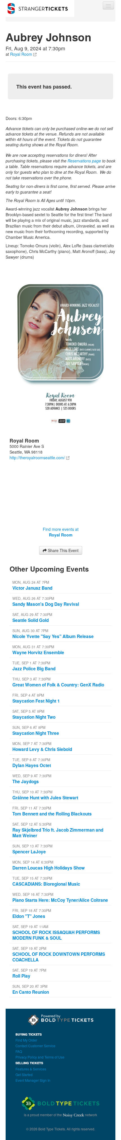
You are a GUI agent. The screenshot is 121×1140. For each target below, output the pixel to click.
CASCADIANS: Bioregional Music (46, 884)
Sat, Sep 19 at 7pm (29, 970)
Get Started (24, 1074)
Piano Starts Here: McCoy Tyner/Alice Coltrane (60, 900)
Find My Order (26, 1040)
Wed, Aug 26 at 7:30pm (33, 598)
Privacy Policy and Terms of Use (39, 1057)
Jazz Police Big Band (33, 668)
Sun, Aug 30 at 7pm (30, 630)
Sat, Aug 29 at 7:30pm (32, 614)
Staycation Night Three (35, 733)
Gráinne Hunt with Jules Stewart (45, 798)
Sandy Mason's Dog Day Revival (45, 604)
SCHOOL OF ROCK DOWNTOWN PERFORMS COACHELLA (58, 957)
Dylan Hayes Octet (31, 765)
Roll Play (21, 976)
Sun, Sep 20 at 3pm (29, 986)
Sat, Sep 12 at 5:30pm (31, 824)
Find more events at (61, 532)
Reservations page (84, 161)
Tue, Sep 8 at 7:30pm (31, 759)
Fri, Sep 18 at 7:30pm (31, 910)
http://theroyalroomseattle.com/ (37, 457)
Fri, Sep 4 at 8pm (28, 695)
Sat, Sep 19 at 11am (30, 926)
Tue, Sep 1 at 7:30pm (31, 662)
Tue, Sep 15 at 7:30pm (32, 878)
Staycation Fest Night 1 (36, 701)
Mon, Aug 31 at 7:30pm (33, 646)
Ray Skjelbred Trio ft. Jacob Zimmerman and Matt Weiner (57, 833)
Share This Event (63, 550)
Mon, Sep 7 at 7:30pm (31, 743)
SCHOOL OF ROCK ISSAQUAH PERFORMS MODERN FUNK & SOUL (56, 935)
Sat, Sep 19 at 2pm (29, 948)
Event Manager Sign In (32, 1080)
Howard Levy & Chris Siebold (42, 749)
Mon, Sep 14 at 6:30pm (32, 862)
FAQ (18, 1051)
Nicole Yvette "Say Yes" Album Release (53, 636)
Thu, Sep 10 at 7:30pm (32, 792)
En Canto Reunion (30, 992)
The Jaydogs (25, 781)
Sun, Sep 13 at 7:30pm (32, 846)
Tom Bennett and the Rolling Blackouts (52, 814)
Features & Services (30, 1068)
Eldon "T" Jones (28, 916)
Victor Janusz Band (32, 588)
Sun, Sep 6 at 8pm (28, 727)
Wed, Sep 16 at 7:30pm (32, 894)
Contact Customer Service (35, 1045)
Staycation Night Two (33, 717)
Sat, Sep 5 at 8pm (28, 711)
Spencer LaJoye (29, 852)
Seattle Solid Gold (30, 620)
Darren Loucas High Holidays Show (48, 868)
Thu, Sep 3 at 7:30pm (31, 679)
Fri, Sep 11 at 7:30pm (31, 808)
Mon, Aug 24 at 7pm (30, 582)
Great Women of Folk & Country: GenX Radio (58, 685)
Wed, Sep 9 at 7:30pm (31, 775)
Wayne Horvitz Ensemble (38, 652)
